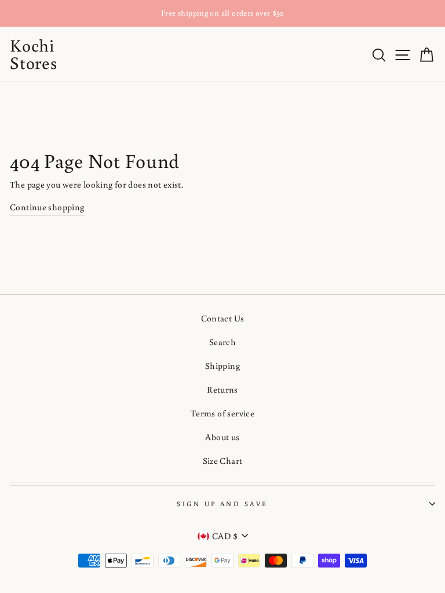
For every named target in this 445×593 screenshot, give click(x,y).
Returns (222, 389)
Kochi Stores (33, 54)
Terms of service (222, 413)
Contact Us (223, 318)
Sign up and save (222, 503)
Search (222, 341)
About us (222, 436)
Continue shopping (47, 207)
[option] (222, 13)
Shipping (222, 365)
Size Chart (223, 460)
